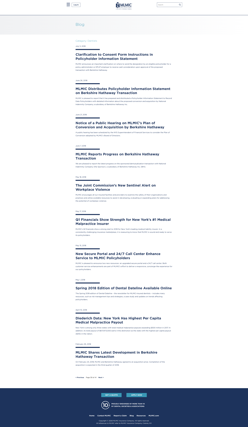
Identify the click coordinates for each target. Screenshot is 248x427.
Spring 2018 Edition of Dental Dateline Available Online (124, 288)
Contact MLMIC (104, 416)
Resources (141, 416)
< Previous (80, 377)
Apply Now (136, 395)
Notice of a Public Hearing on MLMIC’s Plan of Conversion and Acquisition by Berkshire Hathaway (120, 125)
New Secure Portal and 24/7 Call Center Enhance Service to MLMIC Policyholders (118, 256)
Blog (132, 416)
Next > (101, 377)
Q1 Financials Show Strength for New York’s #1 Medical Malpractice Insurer (123, 222)
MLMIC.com (154, 416)
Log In (76, 5)
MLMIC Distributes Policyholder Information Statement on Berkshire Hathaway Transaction (123, 91)
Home (91, 416)
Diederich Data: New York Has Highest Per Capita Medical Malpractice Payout (118, 320)
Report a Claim (120, 416)
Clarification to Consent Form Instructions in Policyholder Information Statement (114, 56)
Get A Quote (111, 395)
